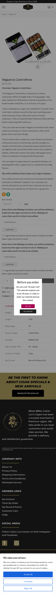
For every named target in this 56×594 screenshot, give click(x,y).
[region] (28, 573)
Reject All (28, 588)
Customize (28, 581)
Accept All (28, 574)
